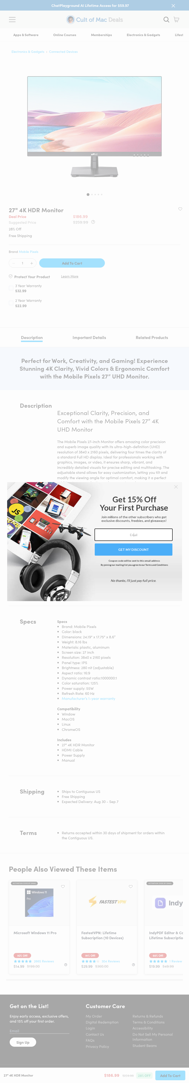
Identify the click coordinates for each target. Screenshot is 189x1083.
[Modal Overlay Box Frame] (94, 541)
